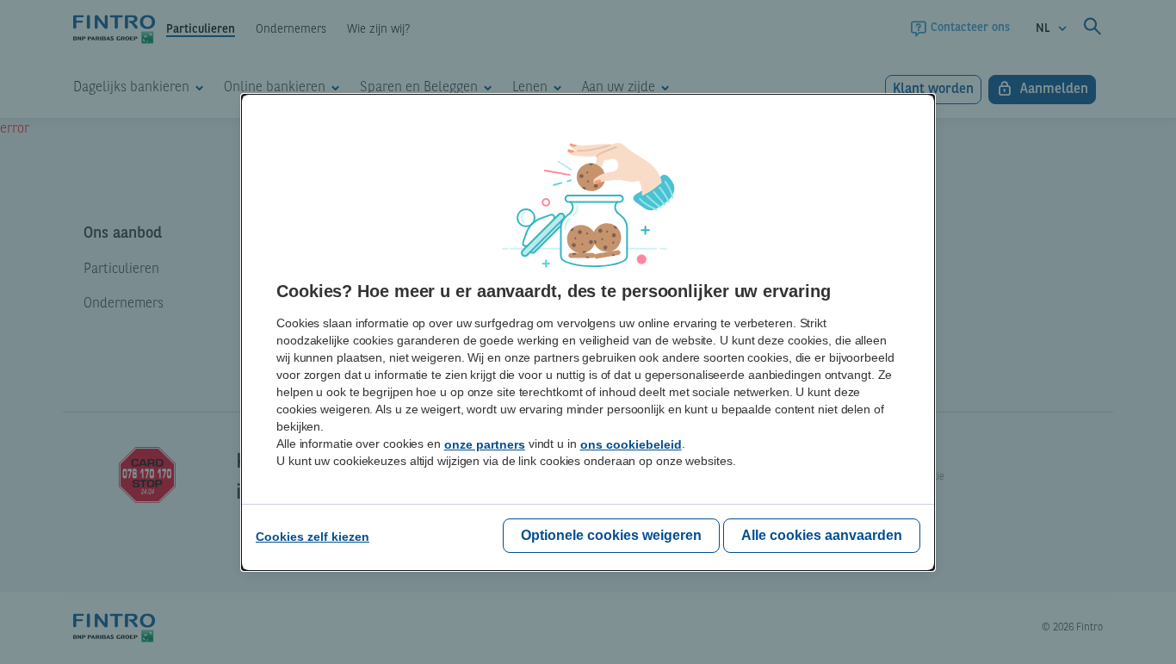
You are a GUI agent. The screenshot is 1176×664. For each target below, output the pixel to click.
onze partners (484, 444)
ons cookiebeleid (631, 444)
